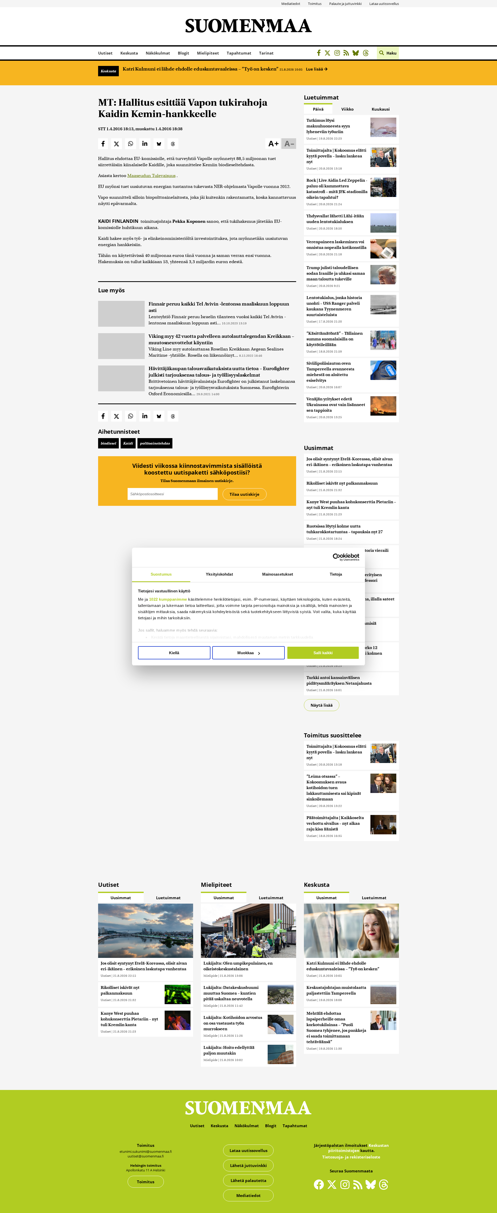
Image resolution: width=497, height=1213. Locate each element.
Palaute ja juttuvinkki (345, 3)
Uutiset (105, 53)
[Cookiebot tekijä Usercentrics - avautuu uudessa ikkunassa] (336, 557)
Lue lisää (315, 69)
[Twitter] (333, 1188)
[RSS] (347, 53)
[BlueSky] (357, 53)
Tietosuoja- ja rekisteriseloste (351, 1156)
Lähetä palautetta (248, 1180)
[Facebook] (320, 53)
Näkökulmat (158, 53)
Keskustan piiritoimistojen (358, 1148)
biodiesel (108, 443)
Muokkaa (245, 653)
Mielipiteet (208, 53)
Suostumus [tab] (161, 574)
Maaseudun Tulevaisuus (151, 175)
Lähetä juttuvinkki (248, 1165)
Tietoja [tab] (336, 574)
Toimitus (314, 3)
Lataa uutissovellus (384, 3)
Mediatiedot (290, 3)
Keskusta (129, 53)
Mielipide (210, 976)
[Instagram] (338, 53)
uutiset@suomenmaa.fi (146, 1156)
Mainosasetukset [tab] (277, 574)
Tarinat (266, 53)
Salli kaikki (323, 653)
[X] (328, 53)
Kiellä (174, 653)
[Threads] (367, 53)
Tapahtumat (239, 53)
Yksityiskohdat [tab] (219, 574)
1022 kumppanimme (168, 599)
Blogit (183, 53)
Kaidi (128, 443)
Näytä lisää (322, 705)
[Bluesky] (372, 1188)
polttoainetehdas (155, 443)
